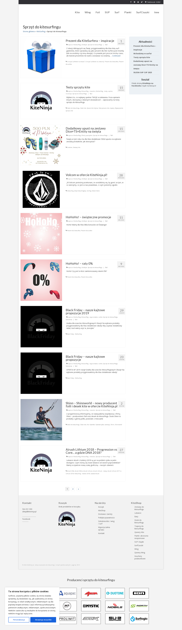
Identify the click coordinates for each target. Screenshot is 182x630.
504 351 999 (27, 509)
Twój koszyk (153, 2)
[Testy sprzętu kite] (41, 101)
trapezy (112, 108)
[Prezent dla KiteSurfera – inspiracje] (41, 57)
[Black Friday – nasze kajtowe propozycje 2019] (41, 326)
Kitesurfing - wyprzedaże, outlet (91, 317)
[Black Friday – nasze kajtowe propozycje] (41, 373)
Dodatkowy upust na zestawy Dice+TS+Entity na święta (145, 65)
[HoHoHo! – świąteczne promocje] (41, 233)
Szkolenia (69, 319)
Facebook (26, 519)
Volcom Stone (96, 191)
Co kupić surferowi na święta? (76, 61)
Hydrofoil (92, 424)
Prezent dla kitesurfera (111, 61)
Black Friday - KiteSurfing (74, 334)
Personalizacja (19, 620)
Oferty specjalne (86, 135)
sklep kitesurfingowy (80, 191)
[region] (32, 606)
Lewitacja (107, 424)
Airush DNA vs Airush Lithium (83, 471)
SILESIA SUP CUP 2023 (142, 72)
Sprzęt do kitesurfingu (95, 45)
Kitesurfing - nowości (88, 91)
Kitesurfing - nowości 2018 (82, 473)
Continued (116, 56)
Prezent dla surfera (86, 230)
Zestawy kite (76, 147)
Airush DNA (70, 471)
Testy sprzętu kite (104, 108)
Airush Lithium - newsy (100, 471)
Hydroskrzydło (100, 424)
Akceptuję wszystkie (43, 620)
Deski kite (83, 108)
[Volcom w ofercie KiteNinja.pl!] (41, 189)
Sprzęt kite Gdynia (92, 108)
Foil (88, 424)
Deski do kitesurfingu (73, 108)
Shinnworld (118, 424)
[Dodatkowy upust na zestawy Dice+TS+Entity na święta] (41, 145)
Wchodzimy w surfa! (142, 53)
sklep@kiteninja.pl (29, 511)
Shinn (112, 424)
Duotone (69, 147)
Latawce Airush (95, 473)
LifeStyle (84, 45)
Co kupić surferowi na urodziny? (94, 61)
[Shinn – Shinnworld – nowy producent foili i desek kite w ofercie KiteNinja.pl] (41, 419)
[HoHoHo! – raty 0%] (41, 280)
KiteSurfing (41, 31)
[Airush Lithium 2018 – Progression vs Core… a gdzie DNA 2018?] (41, 463)
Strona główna (29, 31)
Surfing (89, 191)
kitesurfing (70, 191)
